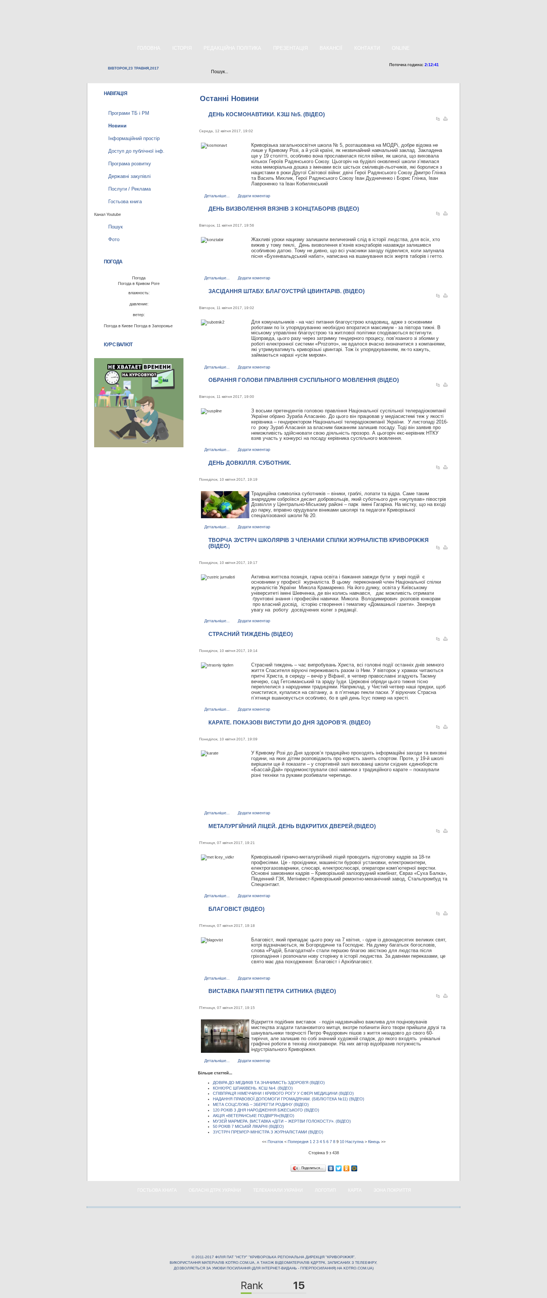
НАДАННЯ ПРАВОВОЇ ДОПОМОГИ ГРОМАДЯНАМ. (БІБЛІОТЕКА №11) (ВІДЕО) (288, 1099)
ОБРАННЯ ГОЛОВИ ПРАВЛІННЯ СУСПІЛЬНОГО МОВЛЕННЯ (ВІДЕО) (303, 380)
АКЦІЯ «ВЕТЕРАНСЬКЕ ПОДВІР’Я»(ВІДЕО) (253, 1115)
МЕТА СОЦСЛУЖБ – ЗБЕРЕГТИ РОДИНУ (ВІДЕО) (261, 1104)
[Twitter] (339, 1168)
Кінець (374, 1141)
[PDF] (438, 120)
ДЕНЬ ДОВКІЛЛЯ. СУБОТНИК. (249, 463)
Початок (275, 1141)
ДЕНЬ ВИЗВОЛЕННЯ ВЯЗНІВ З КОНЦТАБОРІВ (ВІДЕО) (283, 208)
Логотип (325, 1190)
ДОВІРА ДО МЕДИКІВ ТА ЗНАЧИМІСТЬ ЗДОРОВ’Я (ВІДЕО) (269, 1082)
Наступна (354, 1141)
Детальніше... (217, 196)
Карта (355, 1190)
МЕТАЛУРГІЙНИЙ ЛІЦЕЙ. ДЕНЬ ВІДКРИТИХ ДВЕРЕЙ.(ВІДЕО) (292, 826)
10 (342, 1141)
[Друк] (445, 120)
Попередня (298, 1141)
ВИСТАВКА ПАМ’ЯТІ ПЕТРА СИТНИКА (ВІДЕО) (272, 991)
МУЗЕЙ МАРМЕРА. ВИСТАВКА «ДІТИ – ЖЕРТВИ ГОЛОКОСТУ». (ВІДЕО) (282, 1121)
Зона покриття (392, 1190)
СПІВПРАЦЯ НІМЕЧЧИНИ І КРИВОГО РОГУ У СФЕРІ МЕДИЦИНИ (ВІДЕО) (283, 1093)
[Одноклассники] (347, 1168)
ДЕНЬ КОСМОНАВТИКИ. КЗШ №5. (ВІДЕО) (266, 114)
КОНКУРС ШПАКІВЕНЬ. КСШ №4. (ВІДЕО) (253, 1088)
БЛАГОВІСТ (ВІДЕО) (236, 909)
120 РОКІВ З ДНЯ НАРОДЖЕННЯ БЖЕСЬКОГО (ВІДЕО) (266, 1110)
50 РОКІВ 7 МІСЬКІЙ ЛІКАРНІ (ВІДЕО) (248, 1126)
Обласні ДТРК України (215, 1190)
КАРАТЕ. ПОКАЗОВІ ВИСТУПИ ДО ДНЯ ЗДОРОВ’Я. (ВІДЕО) (289, 722)
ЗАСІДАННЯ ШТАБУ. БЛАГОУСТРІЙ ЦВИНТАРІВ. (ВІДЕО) (286, 291)
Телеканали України (278, 1190)
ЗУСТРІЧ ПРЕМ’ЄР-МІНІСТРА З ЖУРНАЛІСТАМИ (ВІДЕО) (268, 1132)
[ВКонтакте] (331, 1168)
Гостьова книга (157, 1190)
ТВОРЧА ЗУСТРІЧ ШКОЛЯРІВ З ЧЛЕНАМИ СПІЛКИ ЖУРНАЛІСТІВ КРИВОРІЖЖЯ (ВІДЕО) (318, 543)
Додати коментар (254, 196)
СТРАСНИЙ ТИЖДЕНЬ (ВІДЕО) (250, 634)
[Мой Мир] (354, 1168)
